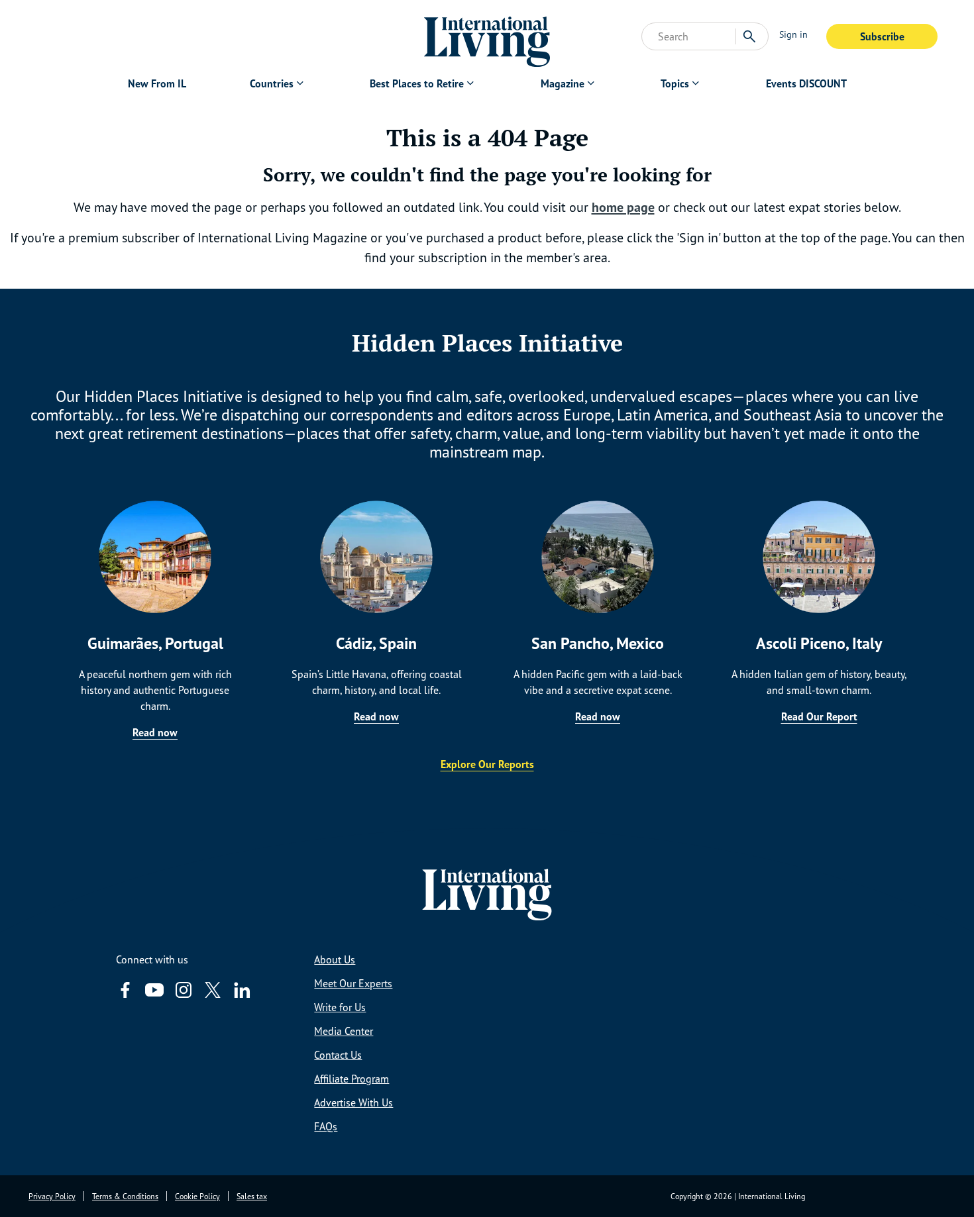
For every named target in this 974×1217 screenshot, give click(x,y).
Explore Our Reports (487, 764)
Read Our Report (819, 716)
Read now (155, 732)
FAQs (325, 1126)
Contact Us (338, 1054)
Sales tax (252, 1196)
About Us (334, 959)
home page (623, 207)
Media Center (343, 1031)
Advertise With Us (353, 1102)
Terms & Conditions (125, 1196)
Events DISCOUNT (806, 83)
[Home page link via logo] (487, 36)
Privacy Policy (52, 1196)
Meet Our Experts (353, 983)
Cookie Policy (197, 1196)
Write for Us (340, 1007)
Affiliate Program (351, 1078)
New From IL (157, 83)
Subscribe (882, 36)
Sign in (793, 34)
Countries (272, 83)
